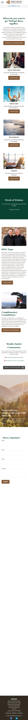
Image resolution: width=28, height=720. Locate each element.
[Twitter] (14, 718)
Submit (5, 481)
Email (3, 449)
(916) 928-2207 (16, 701)
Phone (3, 459)
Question (4, 468)
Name (3, 440)
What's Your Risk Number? (12, 367)
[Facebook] (11, 718)
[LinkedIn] (17, 718)
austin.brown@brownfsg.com (14, 715)
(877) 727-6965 (16, 702)
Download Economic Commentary (14, 360)
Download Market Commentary (14, 357)
